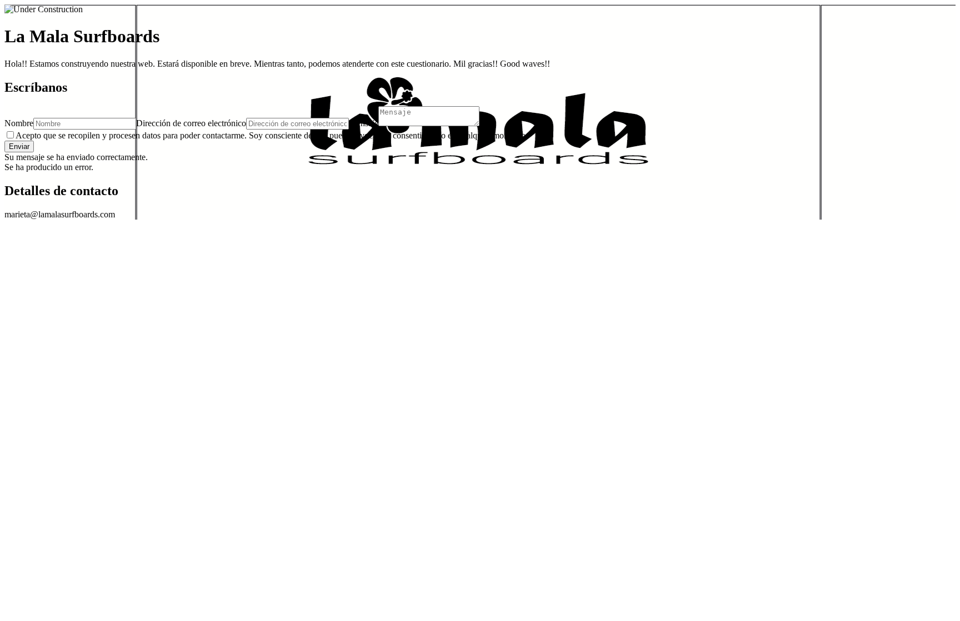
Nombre (18, 123)
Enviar (19, 146)
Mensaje (363, 123)
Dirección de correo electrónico (191, 123)
